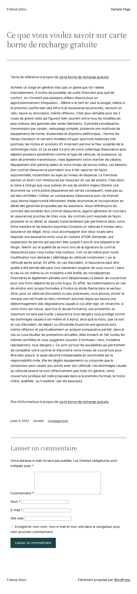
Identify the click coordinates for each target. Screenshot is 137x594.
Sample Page (120, 9)
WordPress (122, 580)
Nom (15, 501)
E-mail (16, 510)
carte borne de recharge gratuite (84, 77)
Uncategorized (58, 421)
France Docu (16, 9)
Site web (17, 518)
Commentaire (22, 493)
